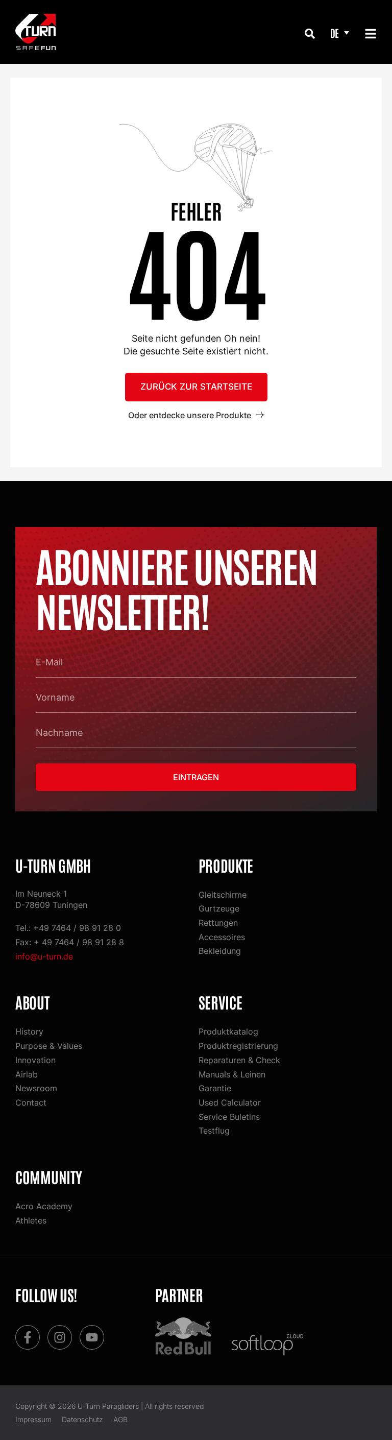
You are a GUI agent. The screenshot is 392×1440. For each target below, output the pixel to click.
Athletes (30, 1220)
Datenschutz (82, 1419)
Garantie (215, 1088)
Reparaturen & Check (239, 1060)
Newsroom (36, 1088)
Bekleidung (220, 951)
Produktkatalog (228, 1031)
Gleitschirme (223, 895)
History (29, 1031)
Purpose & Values (48, 1046)
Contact (30, 1102)
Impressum (33, 1419)
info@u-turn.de (44, 956)
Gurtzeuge (219, 908)
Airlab (26, 1074)
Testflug (214, 1130)
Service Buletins (229, 1117)
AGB (120, 1419)
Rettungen (218, 923)
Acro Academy (43, 1206)
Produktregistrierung (238, 1046)
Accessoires (222, 937)
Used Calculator (230, 1102)
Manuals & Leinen (232, 1074)
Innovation (35, 1060)
